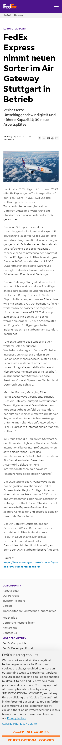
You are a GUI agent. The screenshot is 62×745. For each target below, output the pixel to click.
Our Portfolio (11, 595)
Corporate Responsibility (18, 622)
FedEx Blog (10, 617)
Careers (8, 605)
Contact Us (10, 632)
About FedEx (11, 590)
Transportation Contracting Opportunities (29, 610)
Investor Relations (14, 600)
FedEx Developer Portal (18, 648)
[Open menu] (57, 6)
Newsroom (19, 15)
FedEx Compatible (14, 643)
